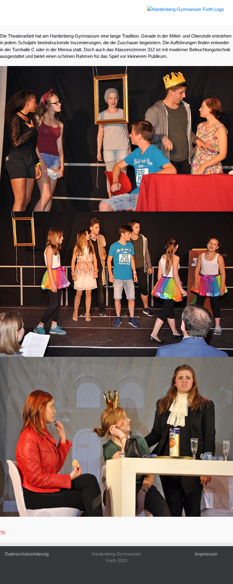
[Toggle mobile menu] (11, 9)
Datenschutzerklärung (27, 553)
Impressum (206, 553)
